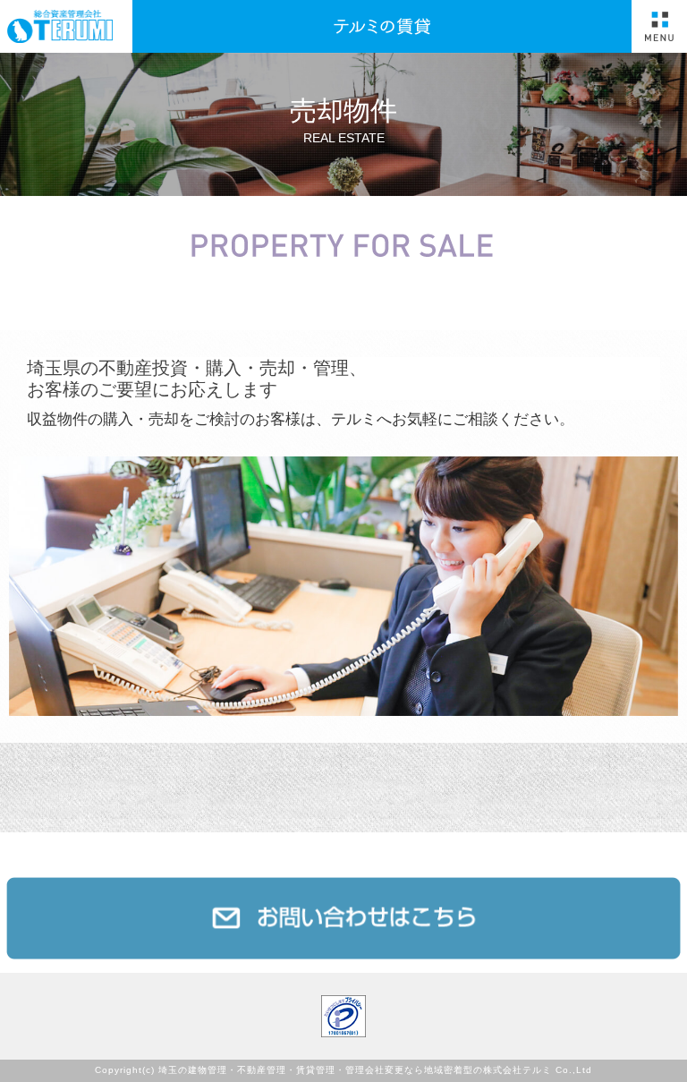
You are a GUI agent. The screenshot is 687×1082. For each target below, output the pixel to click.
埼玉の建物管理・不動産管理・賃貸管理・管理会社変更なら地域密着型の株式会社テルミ (355, 1071)
